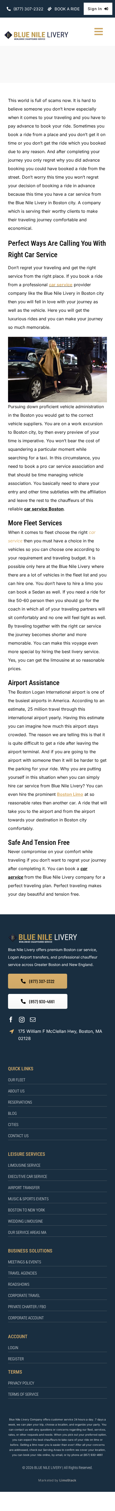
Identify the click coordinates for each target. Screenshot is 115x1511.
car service (60, 284)
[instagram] (22, 1019)
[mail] (33, 1019)
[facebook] (11, 1019)
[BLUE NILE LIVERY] (42, 934)
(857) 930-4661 (93, 1454)
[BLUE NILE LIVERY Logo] (36, 32)
